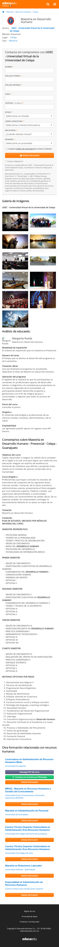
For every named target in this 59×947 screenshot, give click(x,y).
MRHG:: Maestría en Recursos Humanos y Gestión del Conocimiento (28, 790)
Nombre (8, 67)
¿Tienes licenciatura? (14, 121)
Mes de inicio (10, 130)
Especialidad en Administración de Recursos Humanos (24, 883)
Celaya (35, 12)
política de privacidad (24, 149)
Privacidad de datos (29, 916)
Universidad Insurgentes (15, 766)
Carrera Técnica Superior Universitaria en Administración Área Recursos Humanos (27, 828)
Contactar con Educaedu (29, 921)
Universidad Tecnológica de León (19, 853)
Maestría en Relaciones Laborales (23, 865)
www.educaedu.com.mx (29, 931)
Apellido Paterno (12, 76)
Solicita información (30, 155)
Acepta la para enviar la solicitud (30, 149)
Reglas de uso (29, 911)
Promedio (9, 139)
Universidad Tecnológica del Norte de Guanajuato (26, 833)
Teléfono (13, 103)
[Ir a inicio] (3, 12)
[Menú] (54, 4)
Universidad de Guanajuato (16, 814)
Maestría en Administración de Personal (26, 810)
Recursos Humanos (23, 12)
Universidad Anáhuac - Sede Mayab (20, 869)
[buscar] (48, 4)
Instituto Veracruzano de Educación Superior (24, 888)
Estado (8, 112)
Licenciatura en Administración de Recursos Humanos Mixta (29, 760)
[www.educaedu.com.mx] (29, 939)
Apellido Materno (12, 85)
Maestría (10, 12)
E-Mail (7, 94)
